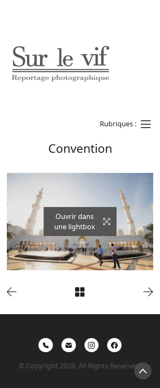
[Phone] (45, 345)
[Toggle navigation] (125, 124)
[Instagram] (91, 345)
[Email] (68, 345)
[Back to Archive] (79, 292)
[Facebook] (114, 345)
